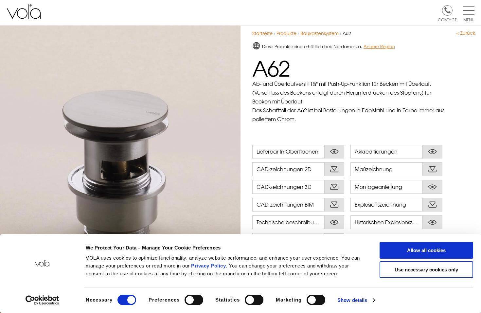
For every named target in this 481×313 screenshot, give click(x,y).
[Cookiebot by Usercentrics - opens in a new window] (42, 300)
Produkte (286, 33)
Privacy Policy (208, 265)
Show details (352, 300)
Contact (447, 19)
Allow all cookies (426, 250)
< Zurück (465, 33)
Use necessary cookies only (426, 269)
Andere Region (379, 46)
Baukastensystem (319, 33)
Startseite (262, 33)
